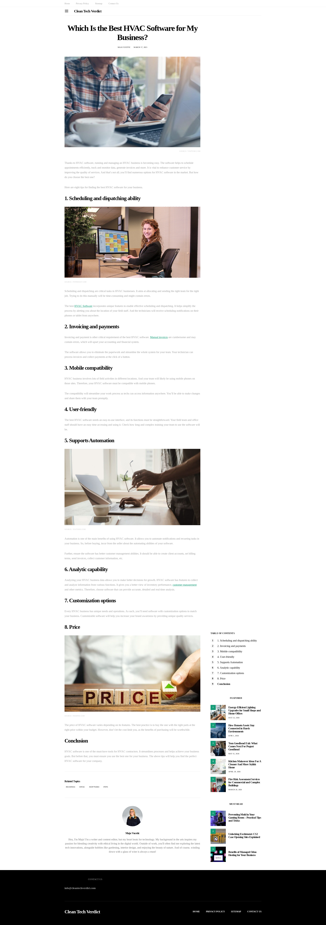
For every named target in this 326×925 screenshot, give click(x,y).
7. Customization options (230, 673)
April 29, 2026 (234, 772)
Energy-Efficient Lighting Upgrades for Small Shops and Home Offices (244, 710)
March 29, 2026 (235, 790)
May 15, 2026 (233, 754)
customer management (185, 584)
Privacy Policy (82, 3)
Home (67, 3)
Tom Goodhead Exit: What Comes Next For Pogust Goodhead (242, 746)
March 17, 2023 (140, 47)
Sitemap (98, 3)
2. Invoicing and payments (231, 646)
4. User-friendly (225, 656)
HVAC (82, 787)
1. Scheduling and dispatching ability (237, 640)
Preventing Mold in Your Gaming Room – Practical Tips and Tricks (244, 817)
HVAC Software (83, 306)
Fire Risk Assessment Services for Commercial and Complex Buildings (244, 782)
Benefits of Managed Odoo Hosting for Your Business (242, 853)
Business (71, 787)
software (94, 787)
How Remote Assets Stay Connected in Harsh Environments (241, 728)
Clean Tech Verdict (87, 11)
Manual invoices (159, 337)
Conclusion (223, 684)
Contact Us (113, 3)
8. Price (221, 678)
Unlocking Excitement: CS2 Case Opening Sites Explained (244, 836)
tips (106, 787)
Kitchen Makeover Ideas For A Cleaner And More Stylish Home (244, 764)
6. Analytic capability (228, 667)
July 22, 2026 (233, 718)
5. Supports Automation (230, 662)
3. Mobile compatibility (229, 651)
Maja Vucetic (124, 47)
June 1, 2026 (233, 736)
